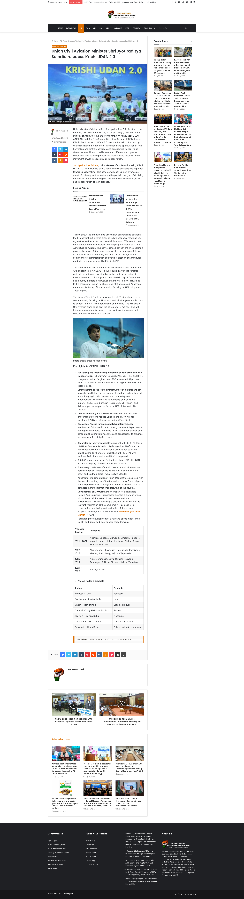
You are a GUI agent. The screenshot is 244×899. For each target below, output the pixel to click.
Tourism (136, 28)
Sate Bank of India (55, 864)
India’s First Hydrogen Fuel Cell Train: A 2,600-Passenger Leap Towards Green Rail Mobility (183, 100)
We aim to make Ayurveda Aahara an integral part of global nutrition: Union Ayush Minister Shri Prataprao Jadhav (65, 803)
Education (90, 845)
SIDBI (108, 28)
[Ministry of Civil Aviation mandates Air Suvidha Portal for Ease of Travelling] (80, 199)
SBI (94, 28)
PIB (81, 28)
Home (60, 28)
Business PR (149, 28)
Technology (90, 860)
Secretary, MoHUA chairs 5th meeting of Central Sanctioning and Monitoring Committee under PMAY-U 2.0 (129, 767)
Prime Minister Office (56, 845)
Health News (91, 853)
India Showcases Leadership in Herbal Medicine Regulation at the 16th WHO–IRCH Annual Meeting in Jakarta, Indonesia (97, 802)
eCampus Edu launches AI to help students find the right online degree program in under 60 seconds (163, 66)
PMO (88, 28)
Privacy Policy (190, 894)
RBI (101, 28)
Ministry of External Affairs (58, 853)
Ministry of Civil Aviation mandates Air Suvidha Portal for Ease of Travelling (97, 202)
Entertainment (91, 849)
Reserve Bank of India (57, 860)
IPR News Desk (62, 131)
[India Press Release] (122, 14)
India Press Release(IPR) (63, 894)
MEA (127, 28)
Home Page (52, 841)
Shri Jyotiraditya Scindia (85, 165)
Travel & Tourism (93, 864)
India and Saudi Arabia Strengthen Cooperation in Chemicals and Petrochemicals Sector (128, 802)
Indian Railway (53, 857)
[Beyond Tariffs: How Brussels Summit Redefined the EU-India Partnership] (183, 157)
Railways (118, 28)
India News (71, 28)
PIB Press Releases (67, 41)
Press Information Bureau (58, 849)
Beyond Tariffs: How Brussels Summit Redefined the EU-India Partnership (182, 170)
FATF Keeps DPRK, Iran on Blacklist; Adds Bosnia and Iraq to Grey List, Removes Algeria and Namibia (182, 66)
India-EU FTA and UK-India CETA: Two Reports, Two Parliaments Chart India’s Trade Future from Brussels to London (163, 134)
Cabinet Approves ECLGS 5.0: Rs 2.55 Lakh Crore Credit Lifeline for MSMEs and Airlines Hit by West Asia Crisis (162, 100)
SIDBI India (52, 868)
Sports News (91, 857)
